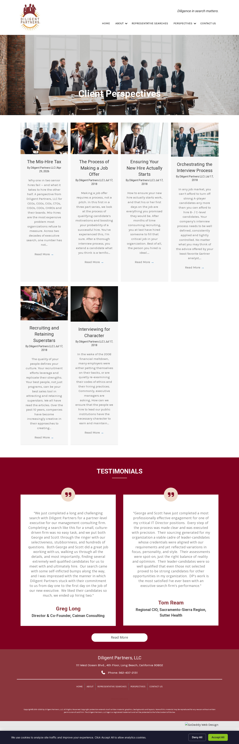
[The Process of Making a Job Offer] (94, 138)
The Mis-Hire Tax (44, 161)
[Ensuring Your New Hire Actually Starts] (144, 138)
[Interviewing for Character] (94, 303)
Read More (44, 254)
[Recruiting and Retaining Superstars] (44, 303)
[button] (126, 23)
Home (106, 23)
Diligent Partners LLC (43, 167)
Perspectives (182, 23)
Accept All (218, 737)
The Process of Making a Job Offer (94, 168)
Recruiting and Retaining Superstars (44, 334)
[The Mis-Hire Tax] (44, 138)
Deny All (197, 737)
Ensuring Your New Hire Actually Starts (144, 168)
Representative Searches (150, 23)
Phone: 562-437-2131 (123, 672)
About (119, 23)
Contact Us (208, 23)
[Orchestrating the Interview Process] (194, 139)
